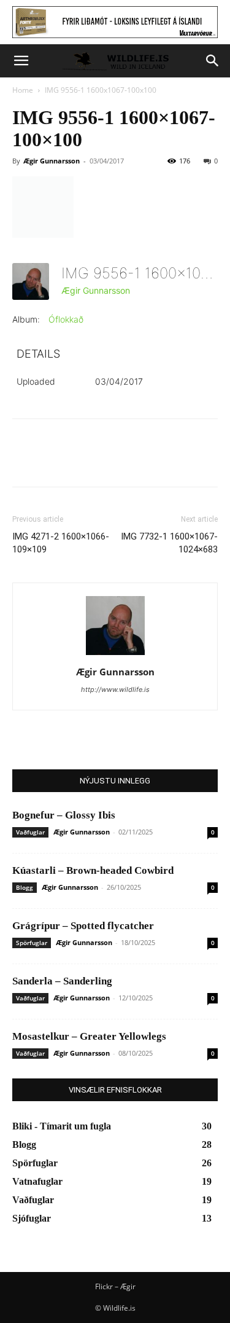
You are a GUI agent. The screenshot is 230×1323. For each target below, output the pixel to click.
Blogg (24, 887)
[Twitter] (52, 461)
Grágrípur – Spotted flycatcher (83, 926)
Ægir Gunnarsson (51, 160)
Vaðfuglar (30, 832)
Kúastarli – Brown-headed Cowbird (93, 870)
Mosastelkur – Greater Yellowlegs (89, 1036)
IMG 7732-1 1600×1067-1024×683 (169, 543)
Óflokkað (65, 319)
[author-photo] (115, 655)
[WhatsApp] (109, 461)
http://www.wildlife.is (115, 689)
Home (22, 90)
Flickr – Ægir (115, 1286)
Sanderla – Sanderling (62, 981)
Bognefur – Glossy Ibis (63, 815)
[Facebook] (24, 461)
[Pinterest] (81, 461)
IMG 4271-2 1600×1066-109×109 (60, 543)
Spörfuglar (31, 942)
